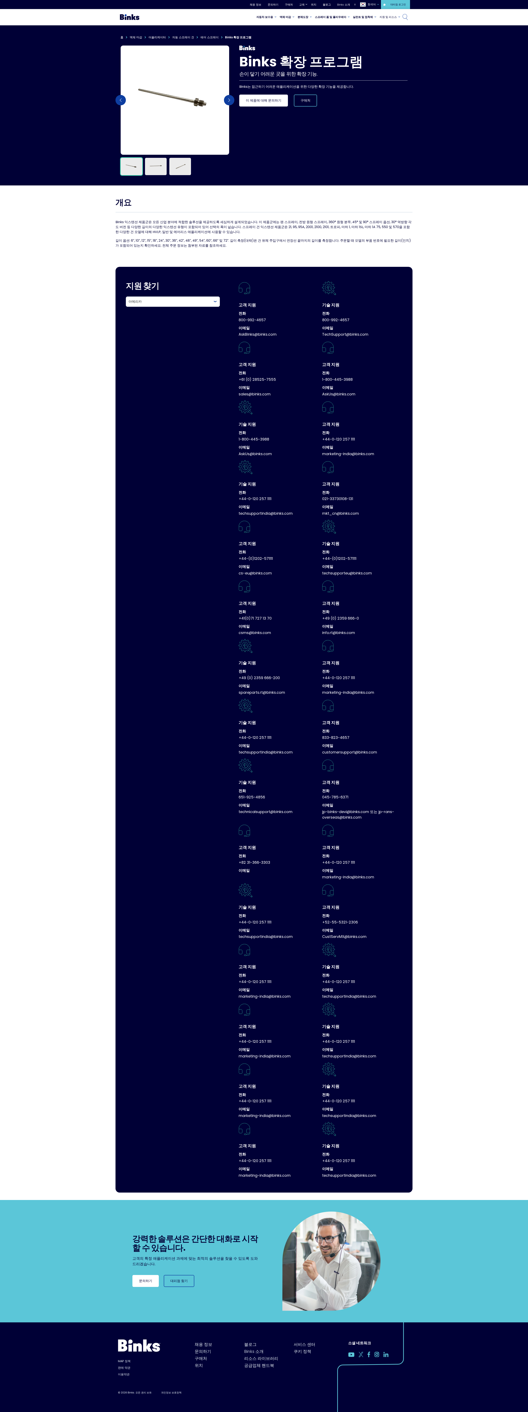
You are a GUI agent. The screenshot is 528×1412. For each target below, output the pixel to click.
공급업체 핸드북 (259, 1365)
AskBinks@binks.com (258, 334)
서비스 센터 (304, 1344)
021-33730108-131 (337, 498)
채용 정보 (255, 5)
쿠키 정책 (302, 1351)
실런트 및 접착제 (363, 17)
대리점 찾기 (179, 1280)
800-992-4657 (252, 319)
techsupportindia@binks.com (266, 513)
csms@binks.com (255, 632)
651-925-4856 (252, 797)
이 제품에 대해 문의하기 (263, 100)
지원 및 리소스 (388, 17)
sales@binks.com (255, 394)
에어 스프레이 (209, 37)
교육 (302, 5)
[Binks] (129, 17)
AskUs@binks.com (338, 394)
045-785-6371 (335, 797)
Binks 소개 (343, 5)
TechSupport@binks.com (345, 334)
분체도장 (303, 17)
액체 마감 (285, 17)
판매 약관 (124, 1368)
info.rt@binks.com (338, 632)
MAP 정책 (124, 1361)
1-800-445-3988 (337, 379)
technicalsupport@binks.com (265, 811)
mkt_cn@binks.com (340, 513)
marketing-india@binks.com (348, 453)
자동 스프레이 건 (183, 37)
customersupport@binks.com (349, 752)
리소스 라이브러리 (261, 1358)
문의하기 (273, 5)
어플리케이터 (157, 37)
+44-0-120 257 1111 (338, 439)
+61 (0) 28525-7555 (257, 379)
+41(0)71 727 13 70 (255, 618)
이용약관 (124, 1374)
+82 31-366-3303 (254, 862)
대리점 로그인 (398, 4)
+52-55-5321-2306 (340, 922)
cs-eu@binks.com (255, 573)
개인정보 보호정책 (171, 1392)
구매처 (289, 5)
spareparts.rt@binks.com (262, 692)
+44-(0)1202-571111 (256, 558)
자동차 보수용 (264, 17)
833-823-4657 (335, 737)
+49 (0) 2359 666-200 (259, 677)
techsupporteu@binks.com (347, 573)
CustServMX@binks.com (344, 936)
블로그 (327, 5)
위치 (313, 5)
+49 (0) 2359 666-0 (340, 618)
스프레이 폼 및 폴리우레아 (330, 17)
